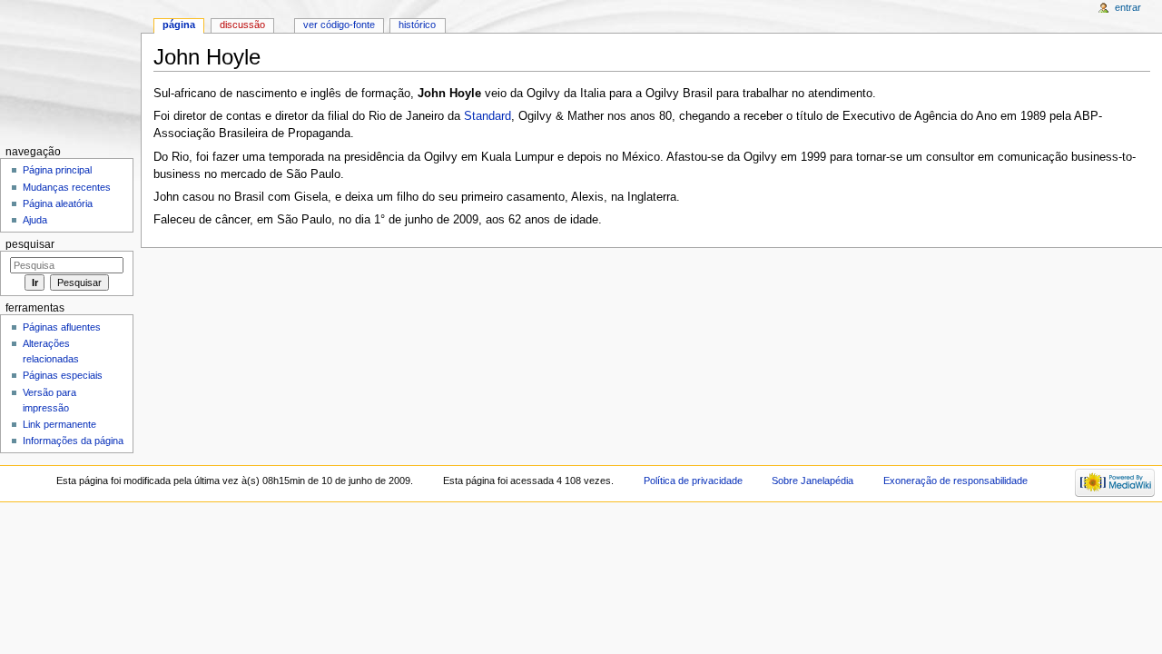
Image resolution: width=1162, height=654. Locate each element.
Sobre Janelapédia (812, 480)
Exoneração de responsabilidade (955, 480)
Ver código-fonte (339, 24)
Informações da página (73, 440)
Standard (487, 116)
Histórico (417, 24)
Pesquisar (29, 244)
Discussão (242, 24)
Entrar (1128, 7)
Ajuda (35, 219)
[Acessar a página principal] (70, 70)
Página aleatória (58, 203)
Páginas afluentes (62, 327)
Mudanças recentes (67, 187)
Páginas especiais (63, 375)
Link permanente (59, 424)
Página (178, 24)
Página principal (57, 169)
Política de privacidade (693, 480)
